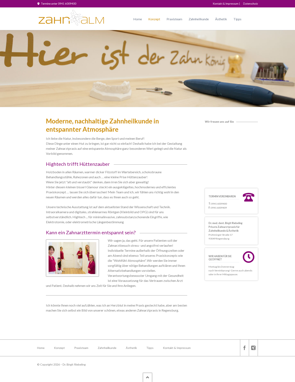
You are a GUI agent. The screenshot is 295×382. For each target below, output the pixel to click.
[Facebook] (244, 348)
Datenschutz (250, 3)
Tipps (237, 19)
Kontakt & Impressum (225, 3)
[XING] (253, 348)
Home (137, 19)
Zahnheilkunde (199, 19)
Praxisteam (174, 19)
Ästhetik (221, 19)
